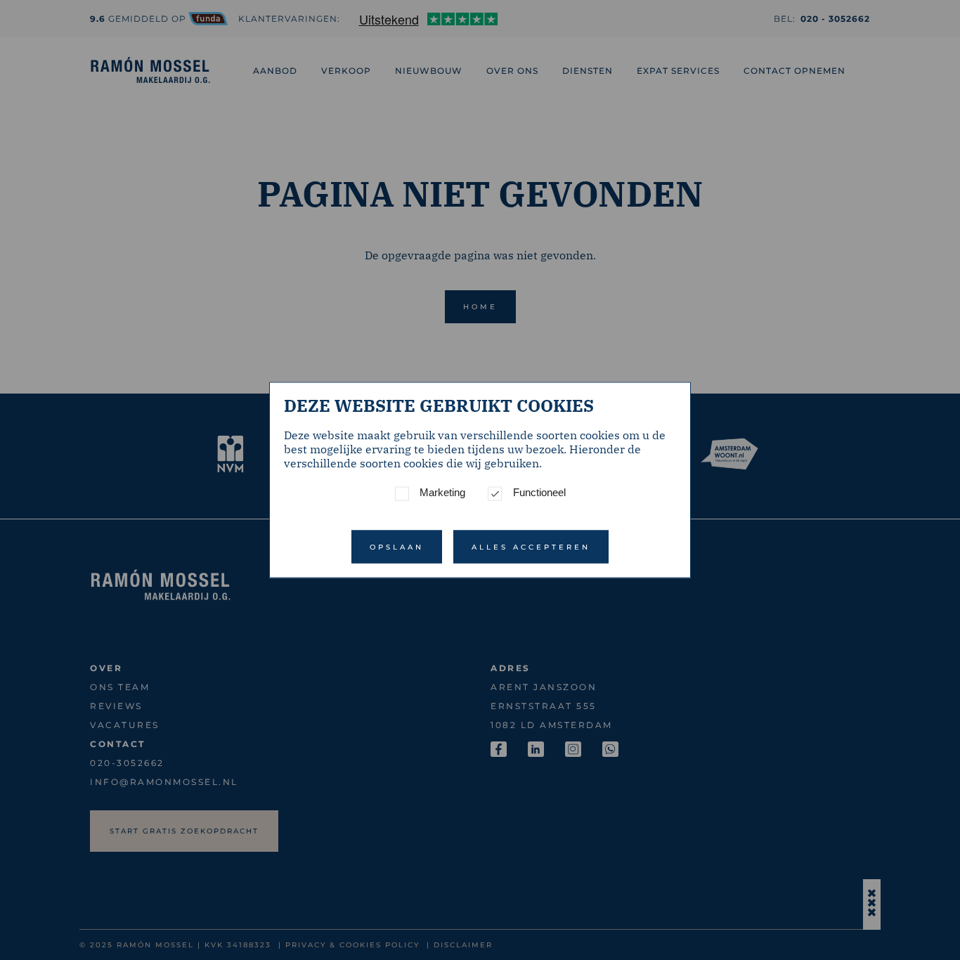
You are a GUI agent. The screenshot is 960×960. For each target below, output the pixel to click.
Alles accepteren (531, 547)
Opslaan (397, 547)
